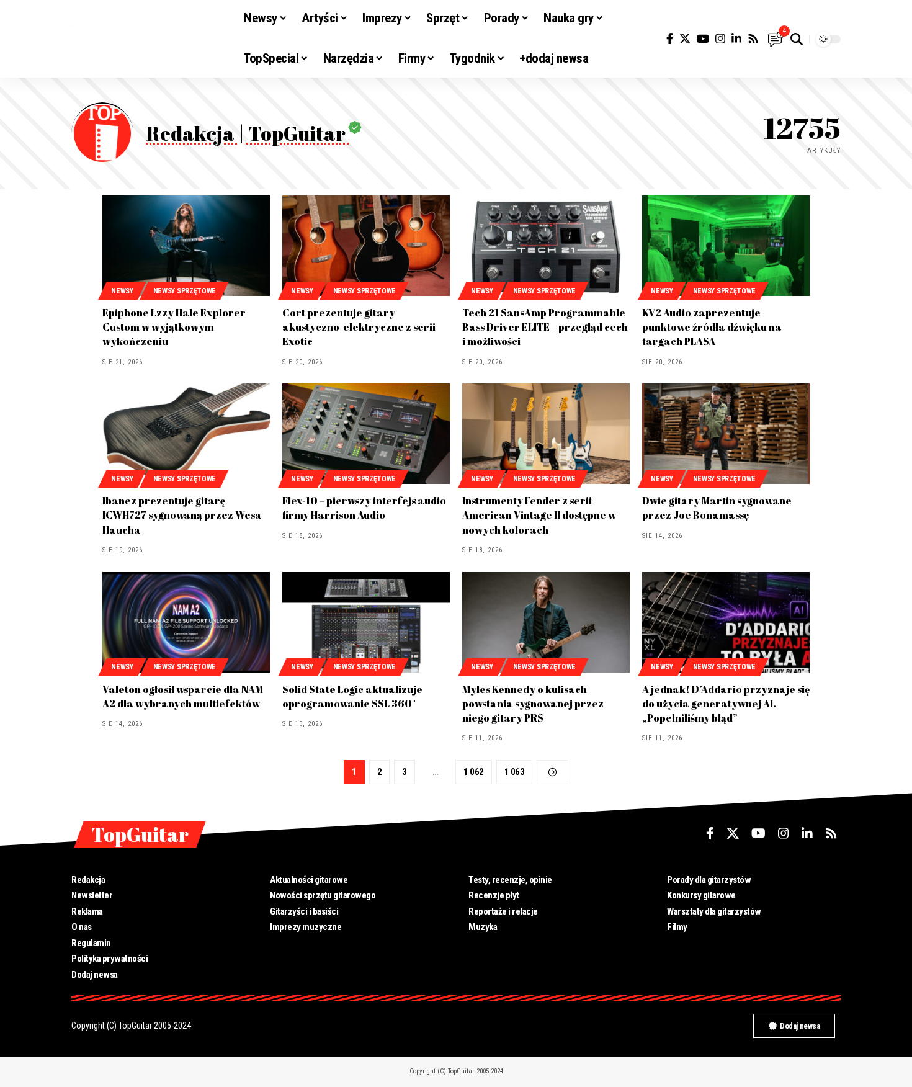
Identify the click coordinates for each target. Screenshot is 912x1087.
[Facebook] (669, 38)
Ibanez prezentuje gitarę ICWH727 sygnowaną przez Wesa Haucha (182, 515)
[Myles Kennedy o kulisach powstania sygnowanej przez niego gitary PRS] (546, 622)
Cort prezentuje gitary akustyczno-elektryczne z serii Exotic (359, 327)
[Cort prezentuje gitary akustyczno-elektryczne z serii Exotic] (366, 245)
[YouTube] (703, 38)
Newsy (122, 291)
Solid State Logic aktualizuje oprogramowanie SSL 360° (352, 696)
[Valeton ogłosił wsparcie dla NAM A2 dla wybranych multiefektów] (186, 622)
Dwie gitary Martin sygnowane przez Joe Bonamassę (717, 508)
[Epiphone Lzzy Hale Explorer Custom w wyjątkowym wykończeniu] (186, 245)
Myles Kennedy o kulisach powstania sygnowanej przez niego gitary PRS (533, 703)
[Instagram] (720, 38)
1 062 (473, 771)
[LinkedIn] (736, 38)
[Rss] (753, 38)
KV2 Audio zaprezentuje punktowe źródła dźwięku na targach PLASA (712, 327)
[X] (685, 38)
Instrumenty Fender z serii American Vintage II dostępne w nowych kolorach (539, 515)
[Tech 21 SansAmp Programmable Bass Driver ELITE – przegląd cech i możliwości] (546, 245)
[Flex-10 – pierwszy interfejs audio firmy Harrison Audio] (366, 433)
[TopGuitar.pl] (147, 39)
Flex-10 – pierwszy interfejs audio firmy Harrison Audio (364, 508)
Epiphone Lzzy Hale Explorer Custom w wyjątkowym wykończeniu (174, 327)
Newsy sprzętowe (185, 291)
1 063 (514, 771)
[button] (796, 39)
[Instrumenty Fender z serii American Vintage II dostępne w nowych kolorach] (546, 433)
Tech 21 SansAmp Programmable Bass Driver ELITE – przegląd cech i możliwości (545, 327)
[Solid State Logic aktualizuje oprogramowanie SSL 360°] (366, 622)
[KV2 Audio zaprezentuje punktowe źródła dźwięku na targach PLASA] (726, 245)
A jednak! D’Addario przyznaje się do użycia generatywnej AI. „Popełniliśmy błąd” (726, 703)
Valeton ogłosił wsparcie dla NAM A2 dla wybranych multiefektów (182, 696)
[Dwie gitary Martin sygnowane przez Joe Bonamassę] (726, 433)
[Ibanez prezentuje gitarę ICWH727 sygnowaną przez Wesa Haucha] (186, 433)
